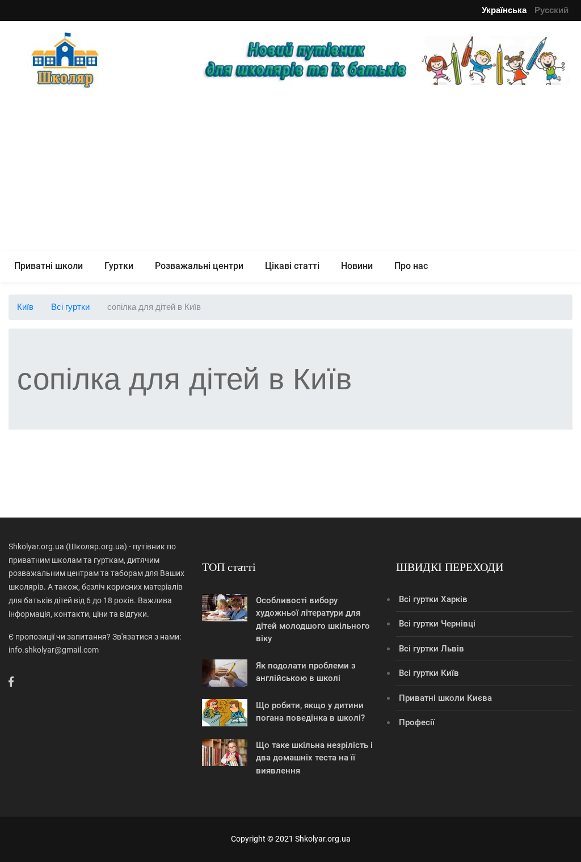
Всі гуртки (70, 307)
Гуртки (118, 265)
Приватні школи (48, 265)
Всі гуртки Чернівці (437, 624)
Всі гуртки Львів (431, 649)
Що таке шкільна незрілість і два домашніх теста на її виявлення (314, 758)
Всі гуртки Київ (429, 673)
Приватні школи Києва (445, 698)
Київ (25, 307)
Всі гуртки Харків (433, 599)
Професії (417, 722)
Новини (357, 265)
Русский (551, 10)
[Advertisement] (290, 171)
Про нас (411, 265)
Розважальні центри (199, 265)
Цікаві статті (292, 265)
